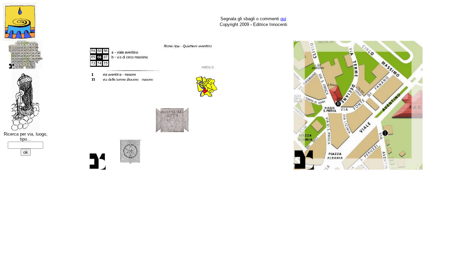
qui (283, 18)
